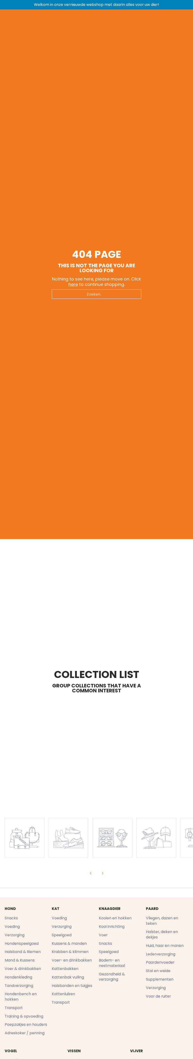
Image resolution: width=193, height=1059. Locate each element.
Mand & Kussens (20, 960)
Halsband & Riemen (23, 951)
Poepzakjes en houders (26, 1024)
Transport (14, 1007)
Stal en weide (158, 971)
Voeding (12, 926)
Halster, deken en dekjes (162, 934)
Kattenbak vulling (68, 977)
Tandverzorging (19, 985)
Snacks (11, 918)
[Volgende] (102, 873)
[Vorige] (91, 873)
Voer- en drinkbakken (72, 960)
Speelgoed (62, 935)
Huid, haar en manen (165, 945)
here (73, 284)
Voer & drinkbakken (23, 968)
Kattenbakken (65, 968)
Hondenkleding (18, 977)
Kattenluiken (63, 994)
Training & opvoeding (24, 1016)
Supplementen (159, 979)
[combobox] (96, 294)
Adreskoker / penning (24, 1033)
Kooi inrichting (112, 926)
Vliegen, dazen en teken (162, 920)
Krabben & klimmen (70, 951)
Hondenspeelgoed (22, 943)
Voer (103, 935)
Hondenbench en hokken (21, 996)
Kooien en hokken (115, 918)
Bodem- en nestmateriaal (112, 963)
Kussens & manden (69, 943)
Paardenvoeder (160, 962)
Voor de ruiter (158, 996)
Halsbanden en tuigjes (72, 985)
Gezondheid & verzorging (112, 976)
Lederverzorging (160, 954)
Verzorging (14, 935)
